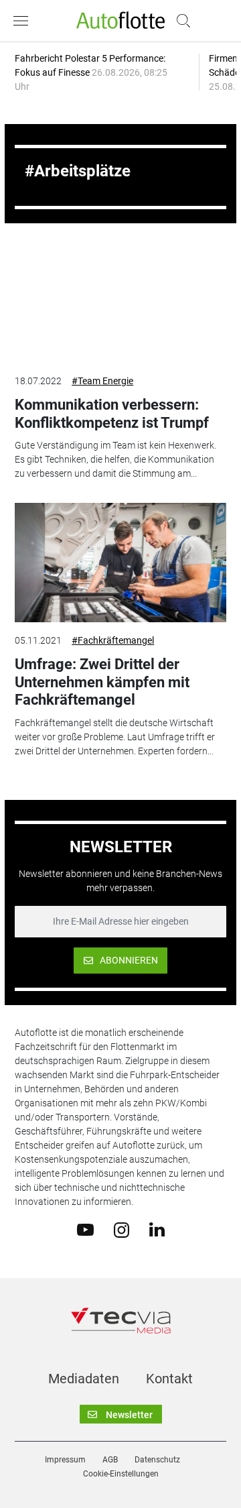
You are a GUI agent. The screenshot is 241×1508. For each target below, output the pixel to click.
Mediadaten (83, 1379)
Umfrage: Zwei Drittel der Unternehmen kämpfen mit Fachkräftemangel (102, 682)
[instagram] (121, 1229)
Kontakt (169, 1379)
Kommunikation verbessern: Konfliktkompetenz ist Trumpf (112, 413)
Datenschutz (157, 1459)
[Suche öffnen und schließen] (180, 20)
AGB (110, 1459)
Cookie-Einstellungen (121, 1473)
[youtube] (85, 1229)
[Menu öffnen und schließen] (24, 20)
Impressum (65, 1459)
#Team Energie (102, 380)
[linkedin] (157, 1229)
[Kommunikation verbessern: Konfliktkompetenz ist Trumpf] (120, 303)
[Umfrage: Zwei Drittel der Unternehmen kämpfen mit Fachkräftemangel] (120, 562)
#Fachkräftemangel (113, 640)
